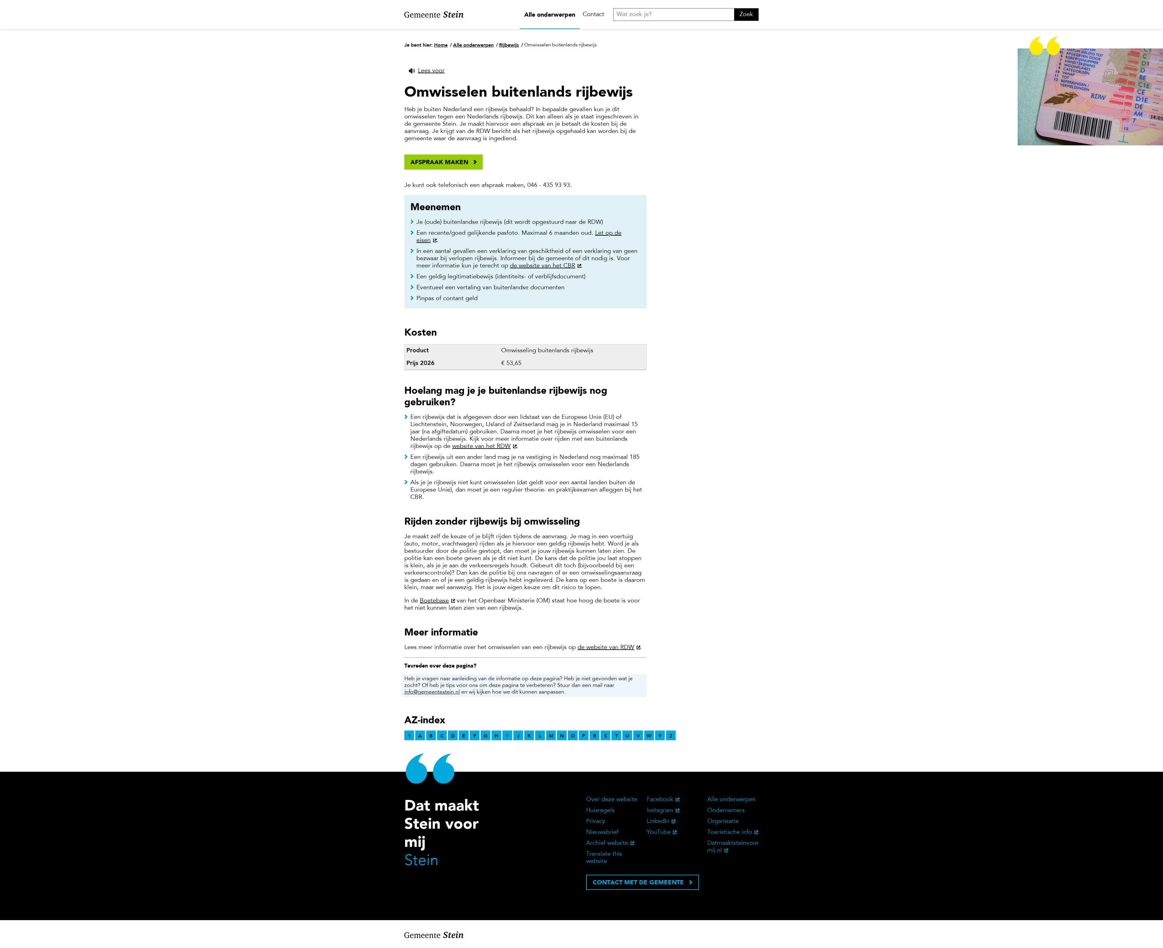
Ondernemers (726, 810)
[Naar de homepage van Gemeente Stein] (434, 14)
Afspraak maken (439, 162)
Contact (593, 15)
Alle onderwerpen (549, 14)
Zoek (746, 15)
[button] (427, 71)
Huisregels (600, 810)
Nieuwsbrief (602, 832)
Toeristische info (729, 832)
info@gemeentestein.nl (432, 692)
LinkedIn (658, 821)
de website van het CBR (542, 266)
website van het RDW (481, 446)
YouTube (659, 832)
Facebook (660, 800)
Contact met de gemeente (638, 882)
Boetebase (434, 601)
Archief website (607, 843)
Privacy (595, 821)
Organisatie (723, 821)
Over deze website (611, 800)
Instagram (660, 810)
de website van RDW (606, 648)
